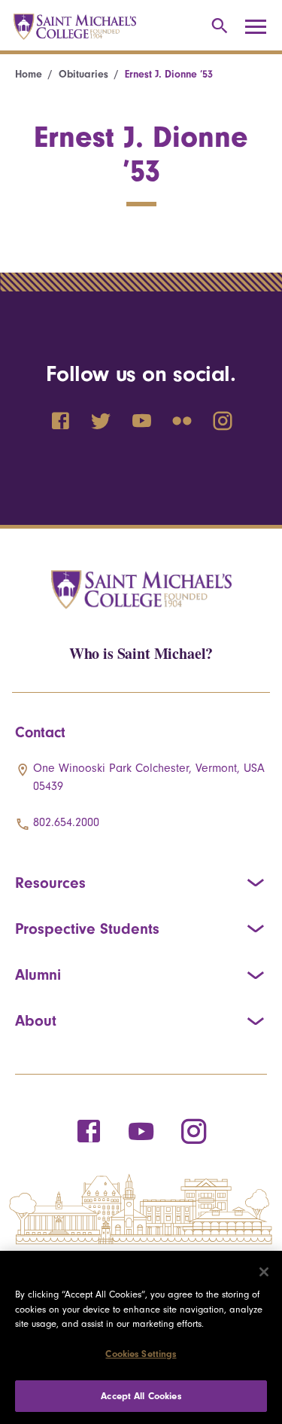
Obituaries (83, 74)
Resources (50, 883)
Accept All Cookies (140, 1395)
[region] (141, 1337)
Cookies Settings (140, 1353)
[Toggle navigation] (261, 27)
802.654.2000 (66, 822)
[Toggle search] (217, 27)
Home (28, 74)
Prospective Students (87, 928)
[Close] (263, 1271)
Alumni (38, 974)
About (35, 1020)
